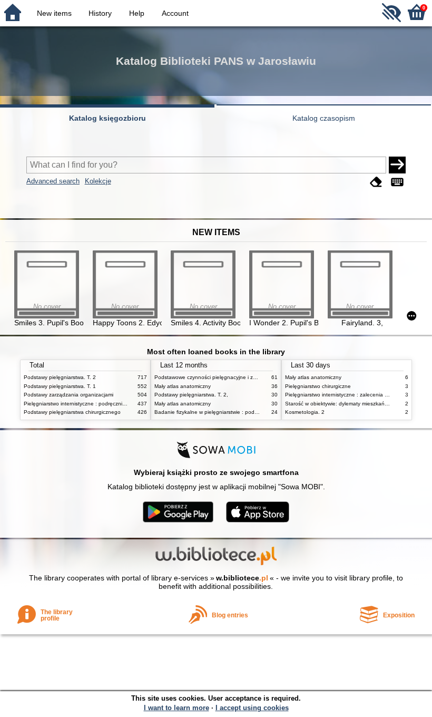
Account (175, 13)
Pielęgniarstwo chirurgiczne (318, 386)
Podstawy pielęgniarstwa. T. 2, (191, 395)
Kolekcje (98, 181)
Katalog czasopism (323, 118)
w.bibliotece (242, 578)
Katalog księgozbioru (107, 118)
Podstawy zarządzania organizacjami (68, 395)
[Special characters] (397, 182)
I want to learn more (176, 708)
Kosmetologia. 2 (305, 412)
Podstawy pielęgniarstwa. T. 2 (60, 377)
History (100, 13)
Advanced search (53, 181)
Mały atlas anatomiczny (182, 386)
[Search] (397, 165)
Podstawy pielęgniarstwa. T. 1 (60, 386)
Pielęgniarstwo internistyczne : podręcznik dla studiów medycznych (104, 403)
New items (54, 13)
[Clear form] (376, 182)
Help (136, 13)
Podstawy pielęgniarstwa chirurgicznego (72, 412)
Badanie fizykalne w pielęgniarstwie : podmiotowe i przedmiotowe (233, 412)
